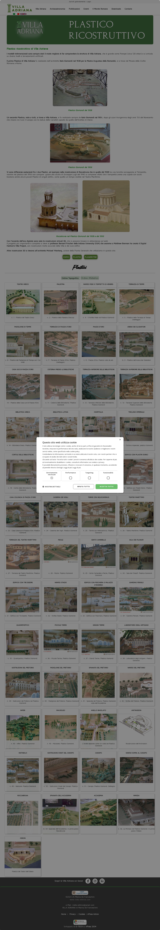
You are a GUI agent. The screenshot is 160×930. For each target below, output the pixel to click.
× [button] (120, 439)
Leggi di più (76, 467)
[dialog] (80, 465)
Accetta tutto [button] (106, 486)
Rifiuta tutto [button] (83, 486)
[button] (51, 487)
